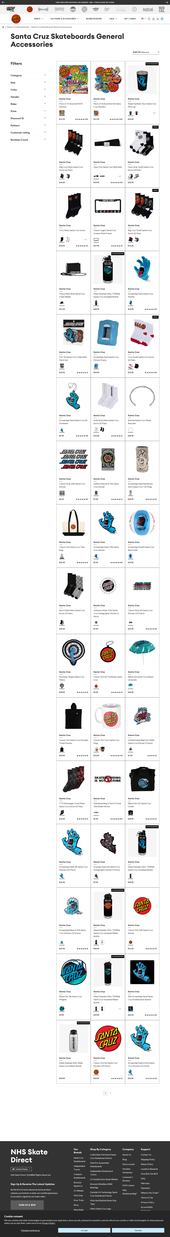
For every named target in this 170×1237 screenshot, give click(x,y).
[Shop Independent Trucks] (43, 9)
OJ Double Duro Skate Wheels (104, 1179)
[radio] (62, 112)
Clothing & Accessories (63, 19)
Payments (145, 1188)
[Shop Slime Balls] (134, 9)
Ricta (76, 1205)
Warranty (145, 1183)
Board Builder (94, 19)
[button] (149, 18)
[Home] (3, 27)
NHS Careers (128, 1185)
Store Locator (128, 1164)
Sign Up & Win (27, 1205)
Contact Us (146, 1154)
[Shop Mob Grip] (96, 9)
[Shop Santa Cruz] (30, 9)
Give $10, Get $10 (149, 1173)
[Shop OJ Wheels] (84, 9)
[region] (31, 573)
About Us (126, 1154)
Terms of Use (147, 1197)
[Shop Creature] (59, 9)
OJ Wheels (79, 1190)
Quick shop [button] (73, 154)
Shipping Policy (148, 1159)
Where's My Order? (150, 1192)
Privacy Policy (48, 1223)
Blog (124, 1159)
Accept (84, 1230)
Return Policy (147, 1164)
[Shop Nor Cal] (162, 9)
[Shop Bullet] (148, 9)
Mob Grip (78, 1195)
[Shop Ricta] (120, 9)
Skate (37, 19)
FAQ (143, 1178)
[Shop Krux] (107, 9)
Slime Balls (79, 1209)
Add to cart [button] (73, 90)
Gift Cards (130, 19)
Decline (138, 1230)
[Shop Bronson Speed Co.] (73, 9)
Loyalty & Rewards (149, 1169)
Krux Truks (79, 1200)
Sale (112, 19)
